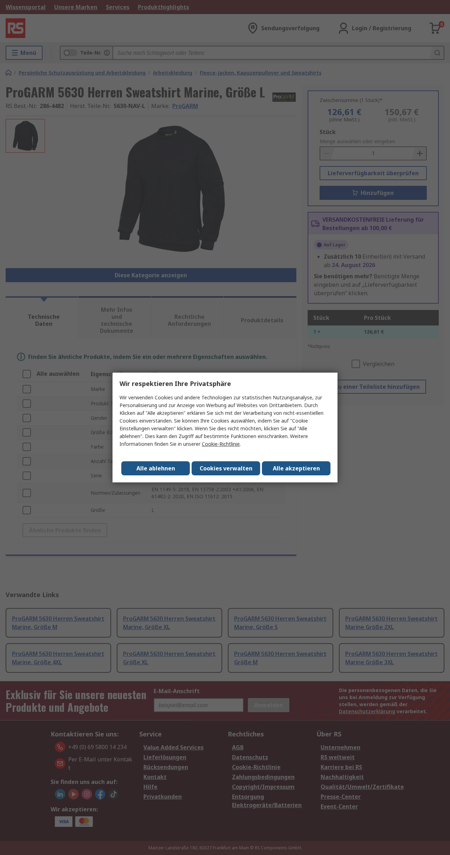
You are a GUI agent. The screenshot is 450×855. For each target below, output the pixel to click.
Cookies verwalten (226, 468)
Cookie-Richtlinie (221, 444)
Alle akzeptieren (296, 468)
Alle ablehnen (155, 468)
